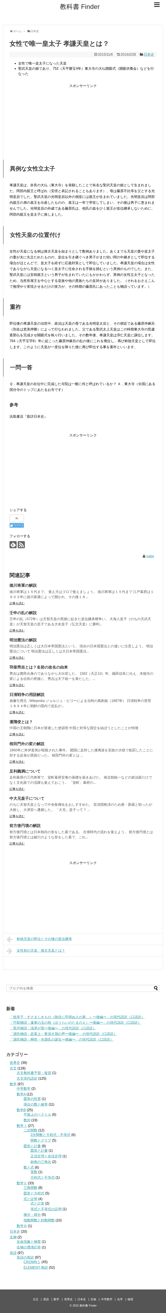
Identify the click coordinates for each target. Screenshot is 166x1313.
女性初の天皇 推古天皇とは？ (41, 950)
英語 (13, 1253)
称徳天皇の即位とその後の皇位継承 (44, 939)
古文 (13, 1068)
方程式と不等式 (42, 1177)
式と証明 (30, 1199)
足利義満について (25, 771)
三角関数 (30, 1188)
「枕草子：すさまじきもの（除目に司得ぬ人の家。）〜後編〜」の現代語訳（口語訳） (77, 1017)
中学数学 (23, 1088)
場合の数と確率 (36, 1104)
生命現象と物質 (29, 1241)
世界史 (15, 1063)
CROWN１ (32, 1262)
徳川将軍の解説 (23, 585)
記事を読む (17, 603)
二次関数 (30, 1130)
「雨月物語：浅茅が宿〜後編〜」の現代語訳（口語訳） (53, 1028)
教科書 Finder (80, 6)
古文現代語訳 (27, 1078)
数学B (21, 1110)
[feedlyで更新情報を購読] (13, 544)
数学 (13, 1084)
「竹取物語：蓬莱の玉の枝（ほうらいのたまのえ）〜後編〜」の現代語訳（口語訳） (75, 1022)
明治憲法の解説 (23, 640)
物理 (130, 1299)
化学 (120, 1299)
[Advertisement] (83, 119)
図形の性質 (32, 1099)
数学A (21, 1094)
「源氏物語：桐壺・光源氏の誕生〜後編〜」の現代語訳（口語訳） (61, 1039)
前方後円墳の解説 (25, 825)
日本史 (149, 54)
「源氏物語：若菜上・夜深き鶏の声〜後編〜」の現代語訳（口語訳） (63, 1034)
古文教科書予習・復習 (34, 1073)
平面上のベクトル (37, 1114)
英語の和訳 (25, 1257)
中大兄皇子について (27, 798)
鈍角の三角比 (40, 1162)
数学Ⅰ (22, 1126)
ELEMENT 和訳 (36, 1267)
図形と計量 (32, 1146)
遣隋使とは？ (21, 722)
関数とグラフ (40, 1140)
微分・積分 (32, 1215)
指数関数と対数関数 (39, 1220)
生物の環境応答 (29, 1247)
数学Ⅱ (22, 1183)
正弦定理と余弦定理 (46, 1156)
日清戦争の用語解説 (27, 694)
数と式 (29, 1167)
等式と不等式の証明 (46, 1209)
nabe (150, 556)
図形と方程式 (34, 1193)
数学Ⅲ (22, 1226)
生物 (13, 1237)
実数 (33, 1172)
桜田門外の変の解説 (27, 744)
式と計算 (37, 1203)
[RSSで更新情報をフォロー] (21, 544)
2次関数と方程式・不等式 (50, 1135)
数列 (27, 1120)
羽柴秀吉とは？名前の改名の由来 (39, 667)
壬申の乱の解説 (23, 613)
